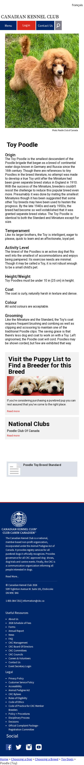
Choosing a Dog (21, 759)
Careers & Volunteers (19, 658)
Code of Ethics (16, 702)
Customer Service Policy (21, 682)
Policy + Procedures (19, 713)
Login (26, 25)
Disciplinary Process (19, 717)
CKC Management (18, 642)
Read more (13, 411)
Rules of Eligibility (18, 698)
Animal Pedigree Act (19, 690)
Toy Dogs (67, 759)
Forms (12, 627)
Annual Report (16, 631)
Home (4, 759)
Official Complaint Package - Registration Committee (24, 726)
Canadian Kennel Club (30, 16)
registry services (34, 550)
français (77, 5)
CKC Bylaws (15, 694)
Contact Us (45, 26)
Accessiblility (15, 686)
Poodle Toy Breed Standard (42, 465)
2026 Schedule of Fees (20, 623)
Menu (8, 26)
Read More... (12, 576)
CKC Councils (16, 654)
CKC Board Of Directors (21, 646)
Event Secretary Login (20, 666)
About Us (13, 619)
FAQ (11, 638)
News (11, 634)
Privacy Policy (16, 678)
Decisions (14, 721)
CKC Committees (18, 650)
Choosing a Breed (46, 759)
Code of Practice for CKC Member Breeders (26, 708)
